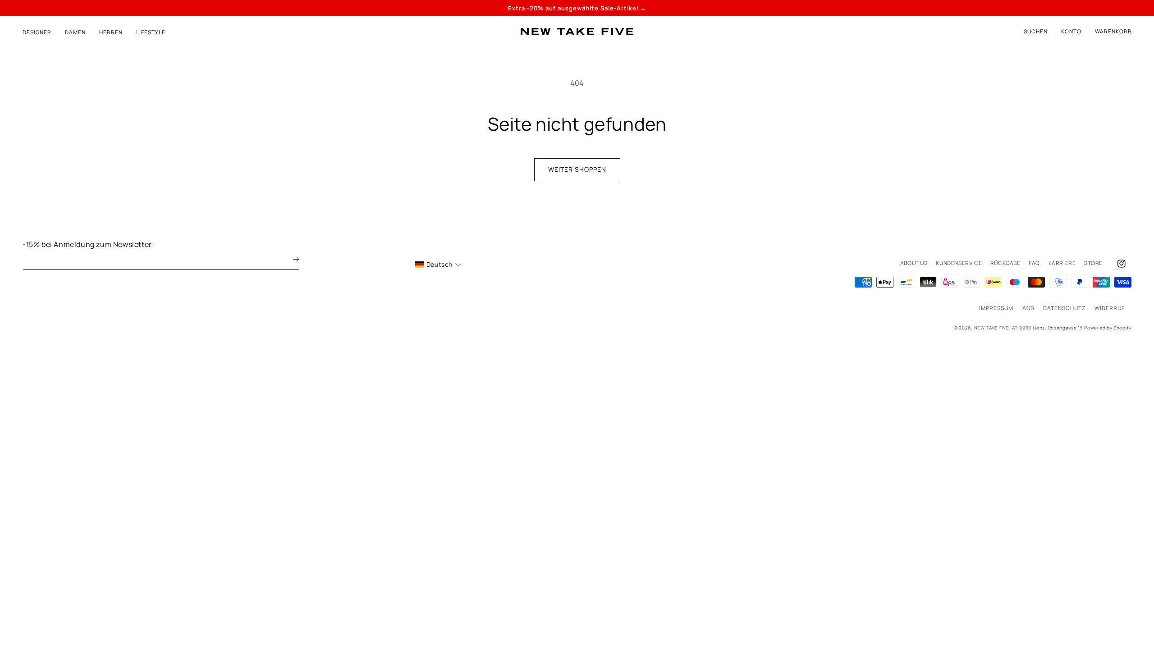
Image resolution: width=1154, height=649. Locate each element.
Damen (75, 32)
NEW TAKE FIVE (991, 327)
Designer (37, 32)
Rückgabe (1005, 263)
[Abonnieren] (289, 259)
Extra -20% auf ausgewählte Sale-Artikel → (577, 8)
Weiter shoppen (577, 169)
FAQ (1034, 263)
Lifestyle (150, 32)
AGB (1028, 308)
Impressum (996, 308)
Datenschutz (1064, 308)
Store (1093, 263)
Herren (111, 32)
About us (914, 263)
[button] (1113, 32)
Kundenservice (959, 263)
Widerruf (1109, 308)
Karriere (1062, 263)
